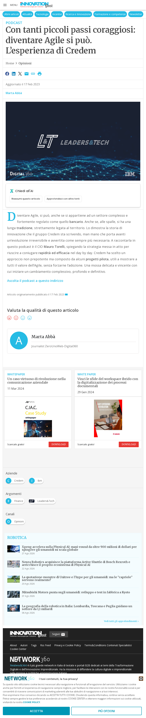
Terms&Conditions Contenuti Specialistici (108, 645)
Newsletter (135, 14)
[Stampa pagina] (39, 73)
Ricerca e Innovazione (78, 14)
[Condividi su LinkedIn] (13, 73)
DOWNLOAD (58, 444)
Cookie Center (18, 649)
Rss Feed (45, 645)
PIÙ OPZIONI (106, 711)
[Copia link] (33, 73)
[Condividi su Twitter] (20, 73)
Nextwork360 (18, 665)
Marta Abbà (14, 93)
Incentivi (57, 14)
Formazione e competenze (110, 14)
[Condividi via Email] (26, 73)
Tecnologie (42, 14)
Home (10, 63)
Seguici (56, 634)
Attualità (27, 14)
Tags (34, 645)
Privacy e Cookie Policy (67, 645)
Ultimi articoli (11, 14)
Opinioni (25, 63)
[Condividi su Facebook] (7, 73)
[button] (10, 5)
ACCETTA (36, 711)
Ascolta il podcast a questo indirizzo (35, 280)
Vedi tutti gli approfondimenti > (121, 621)
